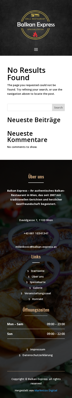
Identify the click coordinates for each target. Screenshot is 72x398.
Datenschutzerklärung (38, 355)
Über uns (38, 276)
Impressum (37, 349)
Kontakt (37, 299)
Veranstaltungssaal (38, 293)
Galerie (37, 287)
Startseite (37, 271)
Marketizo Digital (46, 390)
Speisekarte (38, 282)
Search (58, 107)
